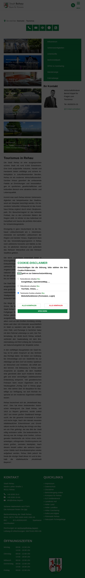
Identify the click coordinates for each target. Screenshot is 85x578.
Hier (19, 273)
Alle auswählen (29, 305)
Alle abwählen (56, 305)
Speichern (42, 311)
